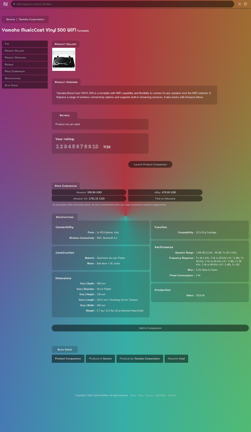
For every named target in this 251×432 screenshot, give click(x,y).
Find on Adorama (165, 198)
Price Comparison (15, 71)
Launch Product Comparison (150, 164)
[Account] (245, 4)
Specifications (13, 78)
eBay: (165, 192)
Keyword (176, 358)
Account (172, 395)
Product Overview (15, 57)
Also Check (11, 85)
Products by (140, 358)
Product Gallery (14, 50)
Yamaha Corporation (31, 19)
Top (7, 43)
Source (10, 19)
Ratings (9, 64)
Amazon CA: (89, 198)
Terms (141, 395)
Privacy (149, 395)
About (133, 395)
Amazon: (89, 192)
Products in (100, 358)
